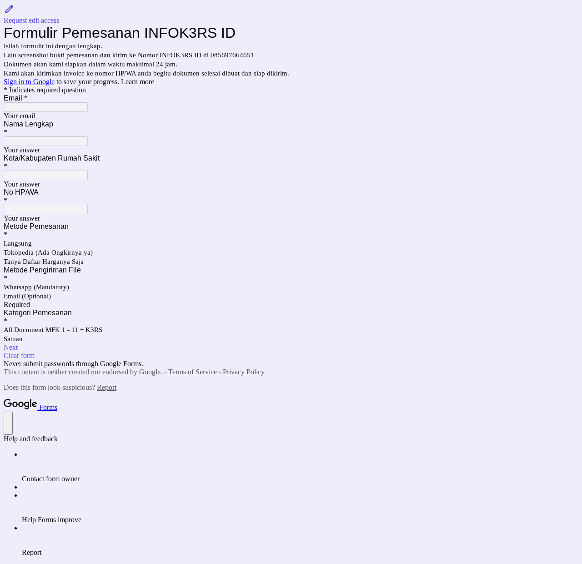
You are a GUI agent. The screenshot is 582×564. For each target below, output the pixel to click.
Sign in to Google (29, 82)
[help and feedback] (8, 423)
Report (106, 387)
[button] (291, 14)
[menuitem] (300, 466)
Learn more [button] (137, 82)
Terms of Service (192, 372)
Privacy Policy (244, 372)
